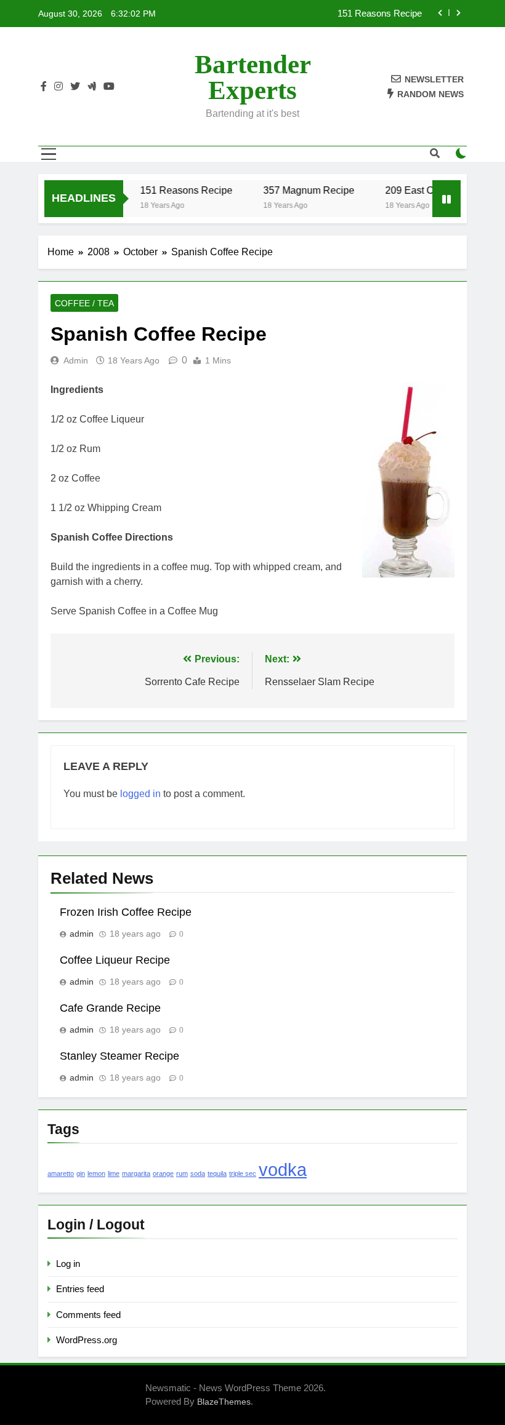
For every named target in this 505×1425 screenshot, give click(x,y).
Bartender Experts (253, 77)
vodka (283, 1169)
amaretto (60, 1173)
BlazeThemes (224, 1402)
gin (80, 1173)
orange (163, 1173)
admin (75, 360)
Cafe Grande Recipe (110, 1008)
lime (113, 1173)
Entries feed (80, 1289)
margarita (136, 1173)
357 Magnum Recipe (301, 190)
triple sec (242, 1173)
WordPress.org (86, 1340)
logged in (140, 793)
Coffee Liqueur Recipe (115, 960)
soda (197, 1173)
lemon (96, 1173)
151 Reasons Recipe (379, 13)
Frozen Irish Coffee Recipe (126, 912)
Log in (68, 1263)
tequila (217, 1173)
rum (182, 1173)
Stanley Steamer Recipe (119, 1056)
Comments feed (88, 1314)
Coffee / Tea (84, 303)
